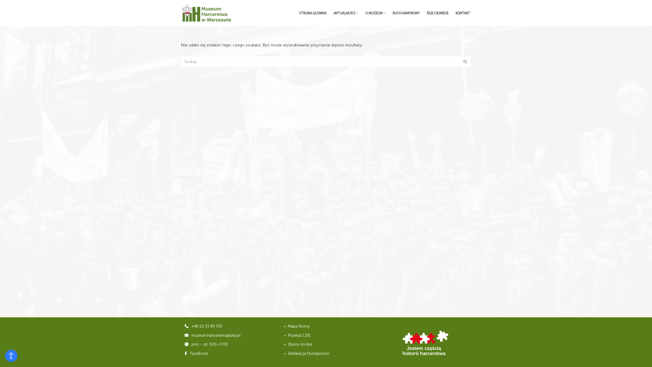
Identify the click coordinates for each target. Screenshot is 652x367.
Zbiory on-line (300, 344)
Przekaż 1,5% (299, 335)
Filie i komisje (438, 13)
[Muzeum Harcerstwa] (206, 13)
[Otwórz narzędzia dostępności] (11, 356)
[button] (357, 13)
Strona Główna (313, 13)
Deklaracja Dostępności (308, 353)
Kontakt (463, 13)
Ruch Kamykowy (406, 13)
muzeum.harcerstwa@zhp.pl (216, 335)
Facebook (198, 353)
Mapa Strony (299, 326)
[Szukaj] (465, 61)
